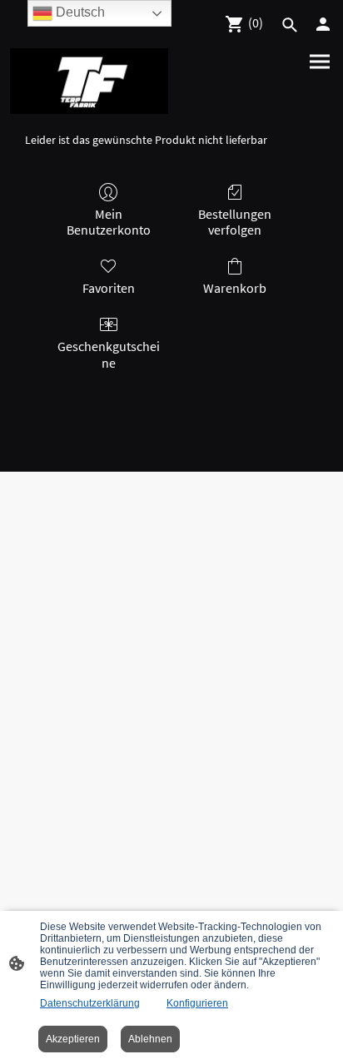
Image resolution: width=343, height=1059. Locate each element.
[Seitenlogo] (89, 81)
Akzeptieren (73, 1039)
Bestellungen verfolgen (234, 221)
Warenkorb (234, 288)
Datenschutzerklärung (90, 1003)
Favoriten (108, 288)
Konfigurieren (197, 1003)
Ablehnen (150, 1039)
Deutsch (78, 12)
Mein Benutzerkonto (109, 221)
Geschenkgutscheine (108, 354)
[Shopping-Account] (323, 24)
